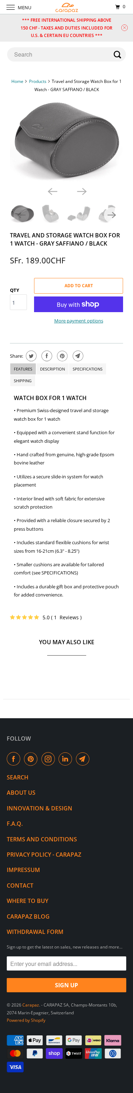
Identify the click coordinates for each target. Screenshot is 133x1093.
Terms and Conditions (42, 839)
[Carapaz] (66, 7)
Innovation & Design (39, 808)
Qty (14, 290)
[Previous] (52, 191)
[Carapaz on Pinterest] (32, 759)
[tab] (23, 369)
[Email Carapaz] (84, 759)
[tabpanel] (66, 499)
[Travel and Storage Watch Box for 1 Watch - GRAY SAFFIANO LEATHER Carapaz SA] (66, 140)
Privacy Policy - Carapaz (44, 854)
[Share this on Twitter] (30, 356)
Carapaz (30, 1005)
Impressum (23, 870)
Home (17, 81)
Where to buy (27, 901)
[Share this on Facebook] (46, 356)
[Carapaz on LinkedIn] (67, 759)
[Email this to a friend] (77, 356)
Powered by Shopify (26, 1020)
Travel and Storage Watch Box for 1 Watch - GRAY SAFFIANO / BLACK (65, 239)
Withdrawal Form (35, 932)
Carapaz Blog (28, 916)
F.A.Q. (15, 823)
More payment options (78, 320)
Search (17, 777)
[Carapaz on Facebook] (15, 759)
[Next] (81, 191)
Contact (20, 885)
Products (37, 81)
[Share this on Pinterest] (61, 356)
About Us (21, 793)
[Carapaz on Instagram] (49, 759)
